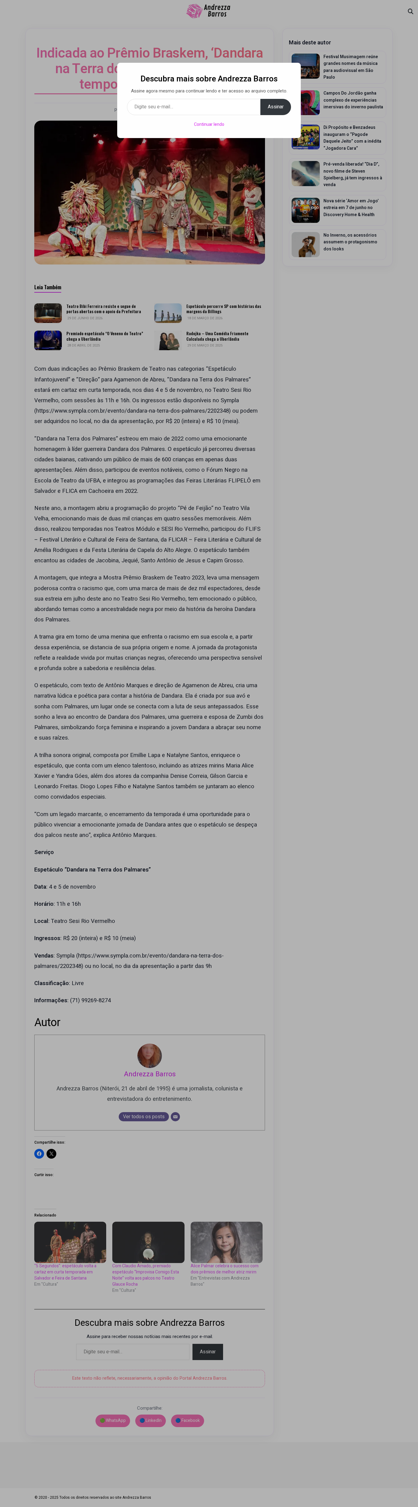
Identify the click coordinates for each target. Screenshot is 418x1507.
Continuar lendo (209, 124)
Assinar (276, 107)
